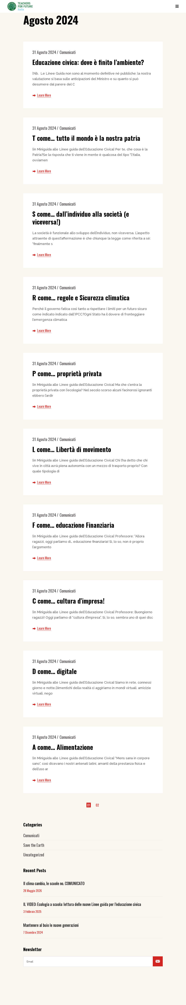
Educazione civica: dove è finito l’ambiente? (88, 62)
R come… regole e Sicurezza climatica (81, 297)
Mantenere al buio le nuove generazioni (51, 925)
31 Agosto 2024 (44, 52)
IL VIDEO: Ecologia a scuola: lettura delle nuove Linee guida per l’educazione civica (82, 904)
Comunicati (68, 52)
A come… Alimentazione (62, 747)
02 (97, 805)
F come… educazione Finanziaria (73, 525)
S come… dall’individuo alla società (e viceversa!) (80, 217)
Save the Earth (33, 845)
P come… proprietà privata (67, 373)
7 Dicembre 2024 (33, 932)
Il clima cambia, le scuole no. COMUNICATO (53, 883)
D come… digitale (54, 671)
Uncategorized (33, 854)
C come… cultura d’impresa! (68, 600)
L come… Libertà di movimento (71, 449)
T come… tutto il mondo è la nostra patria (86, 138)
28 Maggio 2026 (32, 890)
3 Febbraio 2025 (32, 911)
